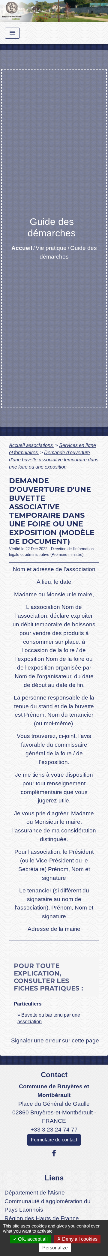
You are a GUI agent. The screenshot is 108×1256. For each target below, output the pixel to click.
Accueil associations (31, 445)
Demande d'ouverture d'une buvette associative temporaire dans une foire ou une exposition (53, 459)
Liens (54, 1178)
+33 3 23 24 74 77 (54, 1129)
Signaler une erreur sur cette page (55, 1040)
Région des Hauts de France (41, 1218)
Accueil (21, 248)
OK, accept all (32, 1239)
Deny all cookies (79, 1239)
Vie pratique (51, 248)
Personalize (55, 1247)
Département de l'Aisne (34, 1192)
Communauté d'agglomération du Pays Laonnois (47, 1205)
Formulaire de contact (54, 1139)
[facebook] (54, 1153)
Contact (54, 1075)
